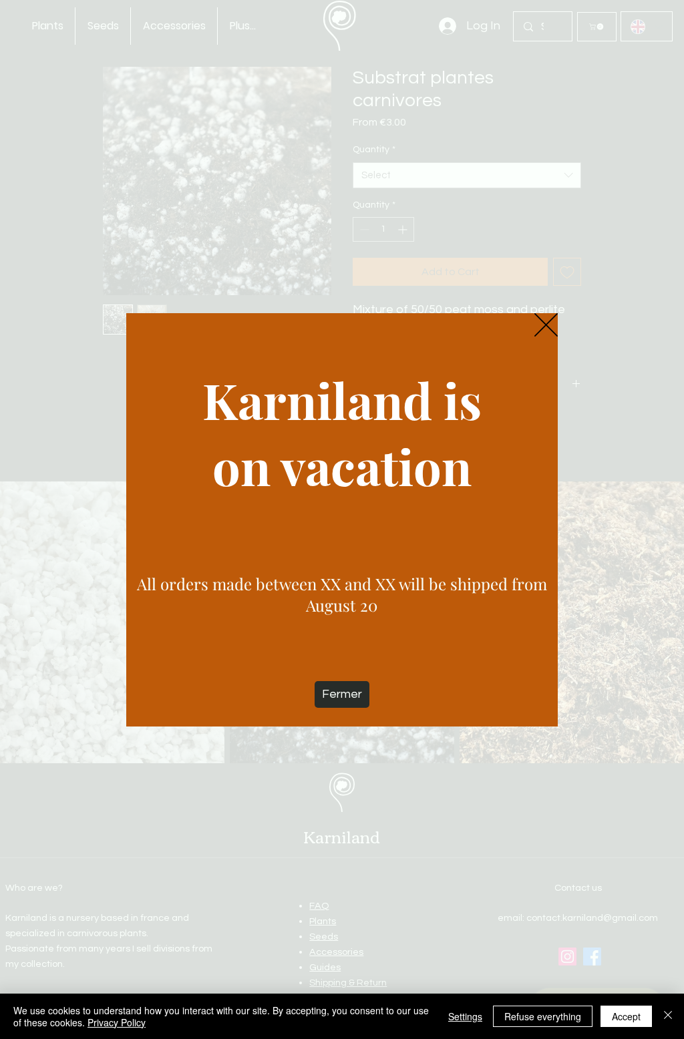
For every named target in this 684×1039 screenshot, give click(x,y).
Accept (626, 1016)
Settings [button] (465, 1016)
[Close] (668, 1016)
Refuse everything (542, 1016)
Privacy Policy (117, 1022)
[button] (546, 325)
